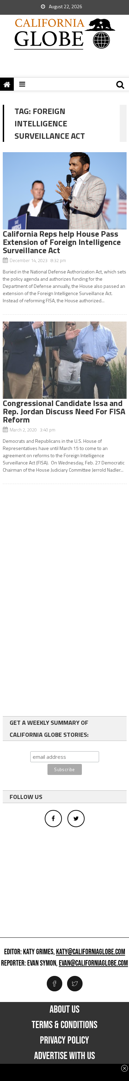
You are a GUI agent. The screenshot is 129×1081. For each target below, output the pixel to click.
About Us (64, 1009)
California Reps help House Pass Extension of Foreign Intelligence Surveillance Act (62, 241)
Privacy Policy (64, 1040)
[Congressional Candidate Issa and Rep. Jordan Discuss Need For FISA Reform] (65, 360)
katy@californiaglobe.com (90, 952)
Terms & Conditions (64, 1025)
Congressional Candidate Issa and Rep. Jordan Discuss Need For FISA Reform (64, 411)
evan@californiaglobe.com (93, 963)
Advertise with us (64, 1056)
